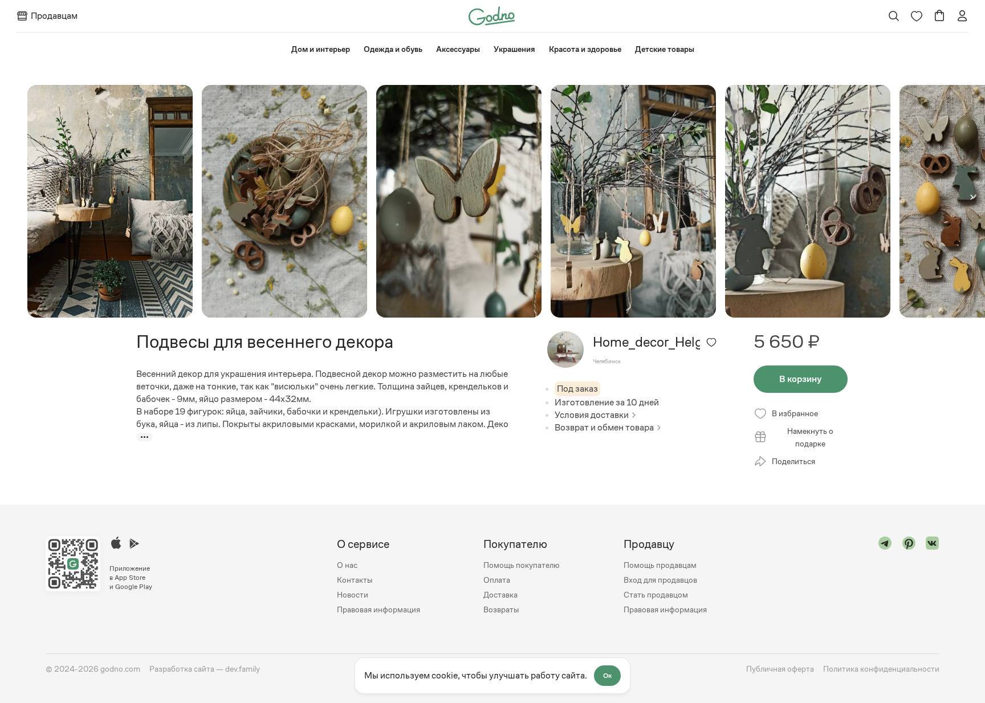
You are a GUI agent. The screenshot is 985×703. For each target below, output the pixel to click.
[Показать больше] (144, 437)
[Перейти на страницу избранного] (916, 16)
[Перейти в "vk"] (932, 577)
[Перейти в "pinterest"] (909, 577)
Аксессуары (458, 49)
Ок (607, 676)
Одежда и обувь (393, 49)
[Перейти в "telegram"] (885, 577)
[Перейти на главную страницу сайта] (492, 15)
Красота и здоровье (585, 49)
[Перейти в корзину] (939, 16)
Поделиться (793, 461)
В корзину (800, 379)
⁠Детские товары (664, 49)
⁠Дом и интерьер (320, 49)
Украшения (514, 49)
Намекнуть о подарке (810, 437)
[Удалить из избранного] (711, 342)
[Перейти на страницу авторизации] (962, 16)
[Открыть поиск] (894, 16)
